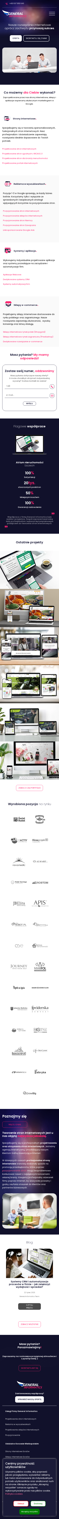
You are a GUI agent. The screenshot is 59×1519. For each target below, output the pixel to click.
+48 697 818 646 (16, 3)
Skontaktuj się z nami (36, 38)
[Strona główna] (14, 13)
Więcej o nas (14, 1124)
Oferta (15, 38)
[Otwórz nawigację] (52, 13)
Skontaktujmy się (29, 1368)
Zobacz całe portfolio (29, 788)
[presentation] (56, 1281)
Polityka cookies (14, 1493)
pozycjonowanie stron (14, 1170)
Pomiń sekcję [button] (29, 46)
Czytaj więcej (29, 1306)
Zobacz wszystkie (29, 1324)
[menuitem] (29, 1424)
